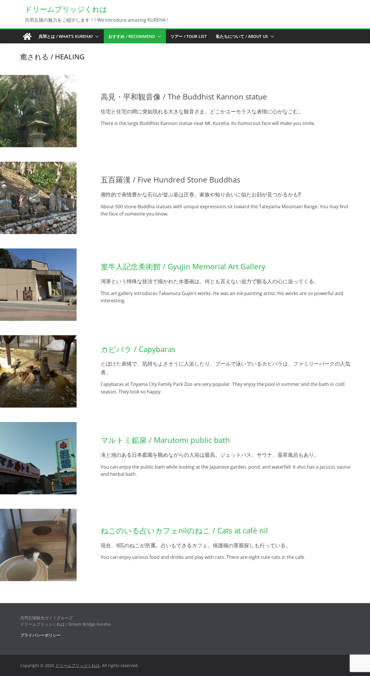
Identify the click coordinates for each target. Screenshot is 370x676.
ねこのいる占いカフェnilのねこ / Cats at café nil (184, 530)
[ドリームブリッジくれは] (27, 36)
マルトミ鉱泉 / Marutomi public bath (165, 440)
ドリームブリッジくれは (66, 9)
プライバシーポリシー (40, 635)
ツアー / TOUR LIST (189, 36)
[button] (96, 36)
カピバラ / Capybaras (138, 349)
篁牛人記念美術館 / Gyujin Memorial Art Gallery (183, 266)
